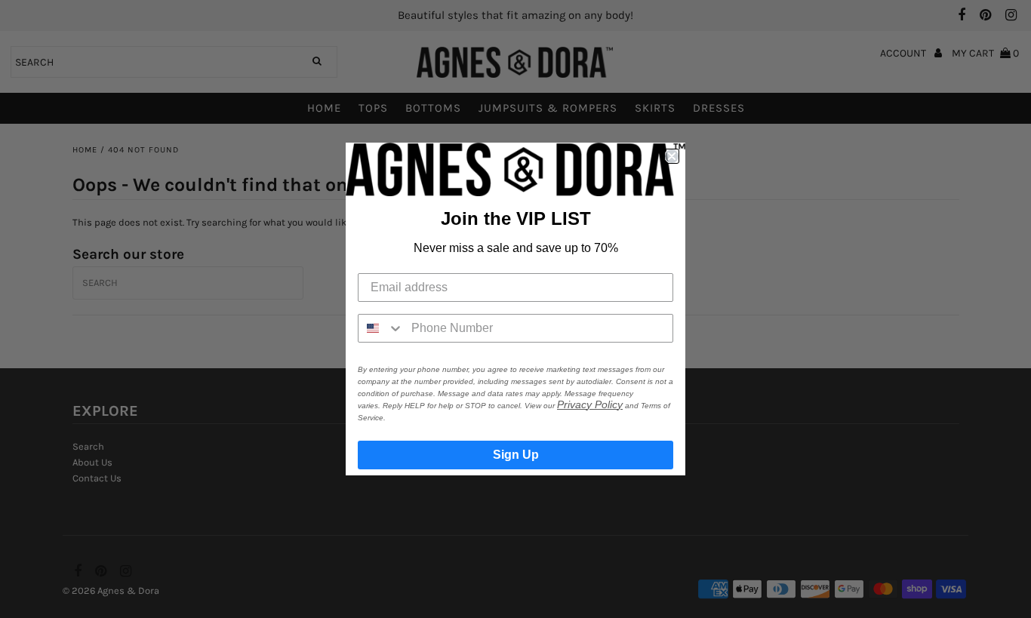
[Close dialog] (671, 156)
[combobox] (381, 328)
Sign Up (516, 454)
